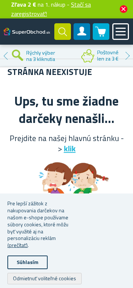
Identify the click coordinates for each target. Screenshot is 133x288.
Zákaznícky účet (82, 37)
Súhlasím (27, 262)
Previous (5, 56)
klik (70, 148)
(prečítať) (17, 245)
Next (127, 56)
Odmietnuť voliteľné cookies (44, 278)
